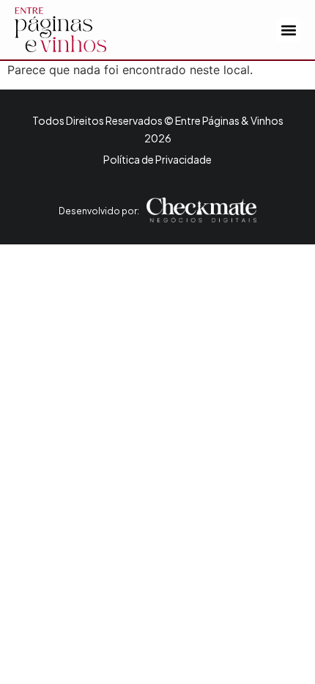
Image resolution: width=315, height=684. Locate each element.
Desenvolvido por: (99, 211)
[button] (288, 30)
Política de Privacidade (157, 159)
